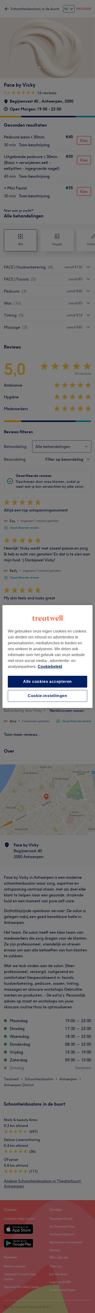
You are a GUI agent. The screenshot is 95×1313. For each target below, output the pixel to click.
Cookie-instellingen (47, 696)
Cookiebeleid (50, 666)
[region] (47, 656)
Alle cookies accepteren (47, 681)
